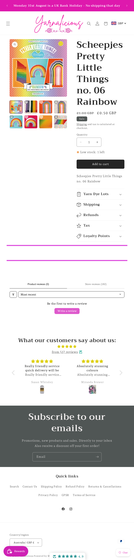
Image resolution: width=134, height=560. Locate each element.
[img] (67, 346)
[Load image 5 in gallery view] (16, 121)
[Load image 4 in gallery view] (60, 107)
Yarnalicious (26, 556)
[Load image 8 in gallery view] (60, 121)
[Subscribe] (97, 456)
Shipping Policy (51, 486)
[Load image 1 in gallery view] (16, 107)
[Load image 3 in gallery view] (45, 107)
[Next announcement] (127, 5)
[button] (8, 23)
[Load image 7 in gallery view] (45, 121)
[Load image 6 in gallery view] (30, 121)
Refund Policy (75, 486)
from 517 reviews (65, 352)
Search (14, 486)
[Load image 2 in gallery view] (30, 107)
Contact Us (30, 486)
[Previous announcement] (7, 5)
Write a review (67, 311)
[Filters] (13, 294)
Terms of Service (84, 495)
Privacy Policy (48, 495)
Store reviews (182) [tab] (96, 284)
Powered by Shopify (45, 556)
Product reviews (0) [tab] (38, 284)
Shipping (82, 124)
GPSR (65, 495)
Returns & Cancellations (104, 486)
